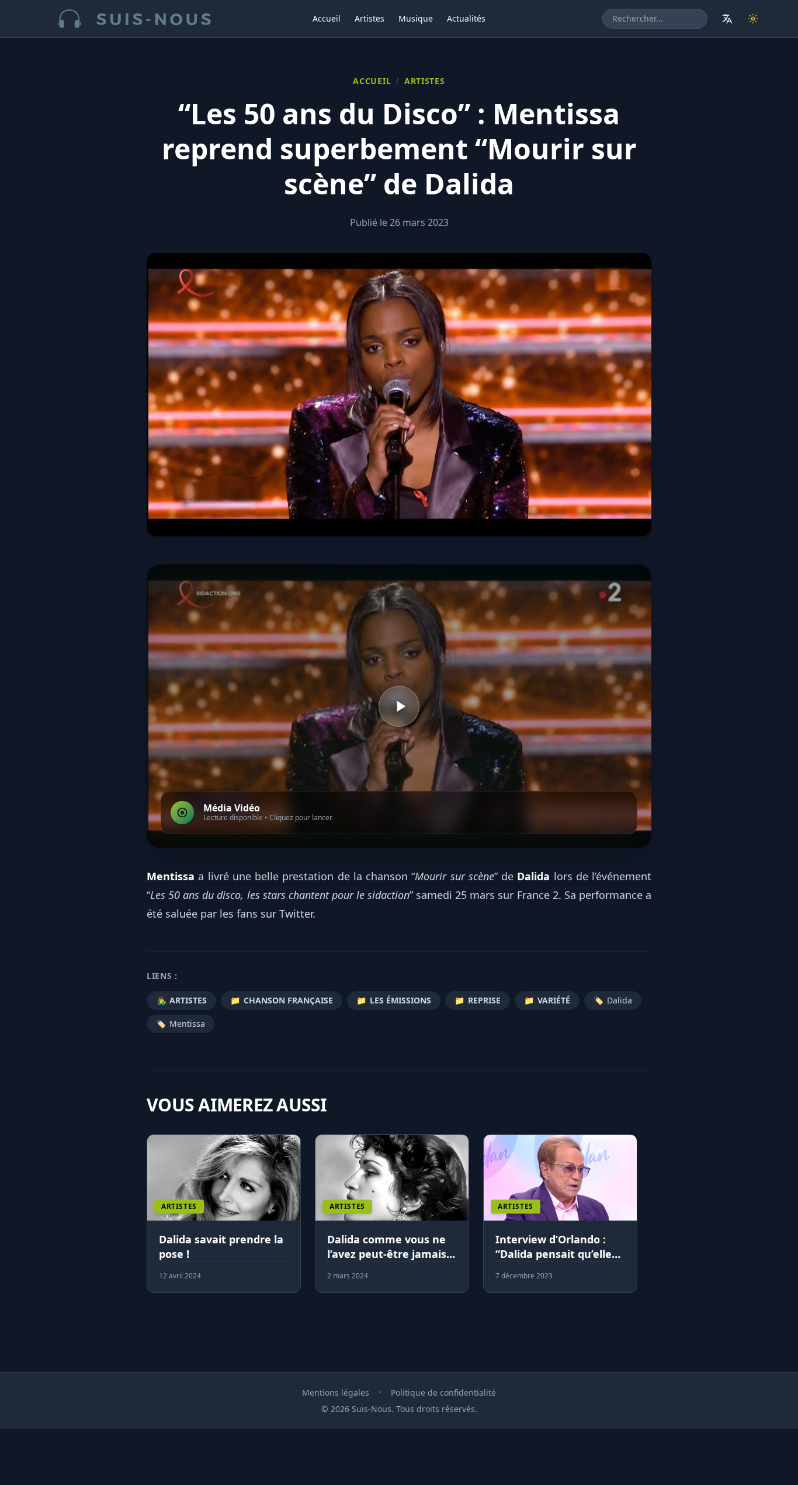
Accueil (327, 18)
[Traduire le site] (727, 18)
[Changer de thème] (753, 18)
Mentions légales (335, 1392)
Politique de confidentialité (443, 1392)
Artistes (369, 18)
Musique (415, 18)
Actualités (466, 18)
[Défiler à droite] (646, 1220)
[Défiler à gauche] (151, 1220)
